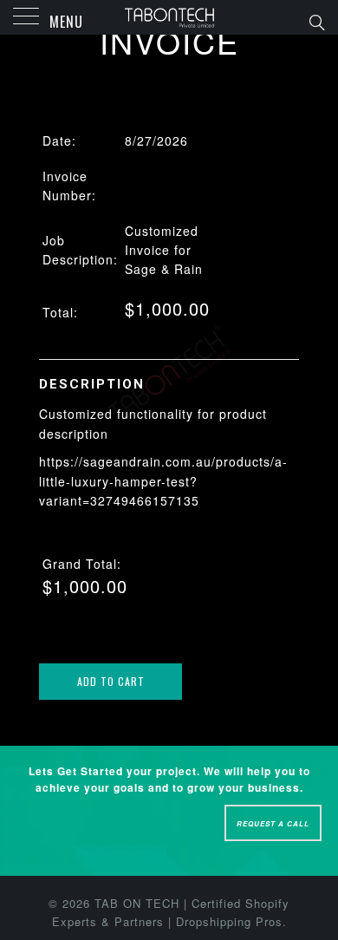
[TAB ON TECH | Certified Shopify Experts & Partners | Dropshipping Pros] (169, 17)
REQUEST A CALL (273, 823)
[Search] (316, 20)
